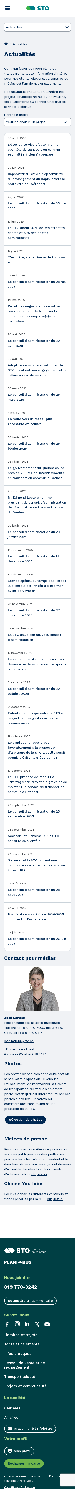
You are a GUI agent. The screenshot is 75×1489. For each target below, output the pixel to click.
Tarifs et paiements (21, 1344)
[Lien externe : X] (37, 1323)
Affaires (11, 1417)
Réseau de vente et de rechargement (24, 1365)
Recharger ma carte (24, 1463)
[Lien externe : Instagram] (17, 1323)
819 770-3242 (20, 1287)
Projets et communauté (25, 1386)
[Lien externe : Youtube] (47, 1323)
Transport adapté (19, 1376)
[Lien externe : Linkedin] (27, 1323)
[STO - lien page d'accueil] (37, 8)
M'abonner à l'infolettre (33, 1429)
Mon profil (22, 1451)
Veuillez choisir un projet (26, 122)
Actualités (14, 27)
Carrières (12, 1408)
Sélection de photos (25, 1120)
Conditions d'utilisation (19, 1487)
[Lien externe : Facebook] (7, 1323)
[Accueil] (6, 44)
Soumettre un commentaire (30, 1301)
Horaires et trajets (20, 1334)
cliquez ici (39, 1174)
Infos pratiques (17, 1353)
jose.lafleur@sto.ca (19, 1041)
